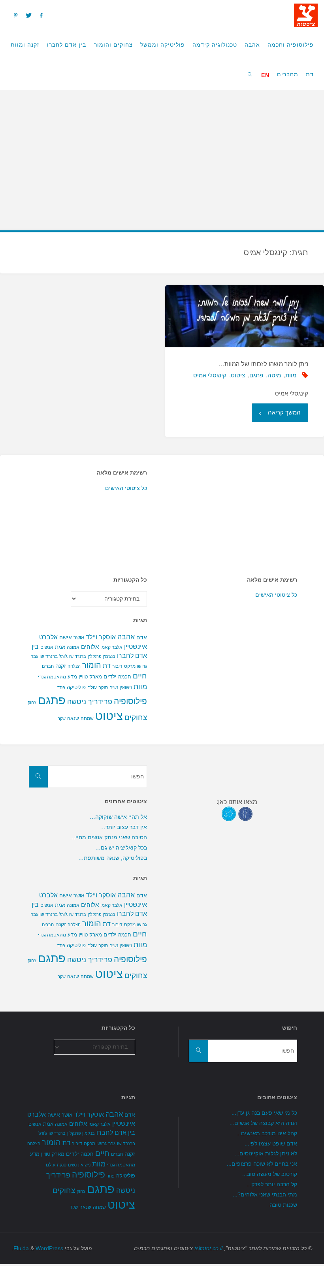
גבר (34, 656)
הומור (91, 665)
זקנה (60, 666)
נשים (113, 687)
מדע (72, 677)
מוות (290, 375)
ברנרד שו (77, 656)
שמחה (87, 718)
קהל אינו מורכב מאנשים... (266, 1133)
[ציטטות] (306, 14)
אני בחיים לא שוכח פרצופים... (262, 1164)
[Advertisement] (162, 155)
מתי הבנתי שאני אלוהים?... (265, 1195)
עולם (92, 687)
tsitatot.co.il (208, 1248)
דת (107, 665)
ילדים (110, 676)
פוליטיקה (76, 687)
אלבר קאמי (111, 647)
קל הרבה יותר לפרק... (272, 1184)
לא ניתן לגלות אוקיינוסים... (266, 1154)
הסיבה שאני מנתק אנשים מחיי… (108, 837)
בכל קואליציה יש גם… (121, 848)
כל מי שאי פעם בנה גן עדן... (264, 1113)
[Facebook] (41, 15)
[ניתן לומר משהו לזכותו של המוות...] (244, 316)
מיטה (274, 375)
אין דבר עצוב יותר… (123, 827)
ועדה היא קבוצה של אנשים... (263, 1123)
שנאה (73, 718)
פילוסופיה (130, 701)
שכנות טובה (283, 1205)
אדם (141, 637)
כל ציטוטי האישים (126, 488)
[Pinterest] (15, 15)
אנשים (46, 647)
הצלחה (74, 666)
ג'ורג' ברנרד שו (54, 656)
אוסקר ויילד (101, 637)
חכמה (124, 677)
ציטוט (238, 375)
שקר (62, 718)
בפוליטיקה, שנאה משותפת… (112, 858)
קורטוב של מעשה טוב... (269, 1174)
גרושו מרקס (135, 666)
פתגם (256, 375)
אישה (65, 637)
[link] (250, 74)
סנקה (103, 687)
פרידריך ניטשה (89, 702)
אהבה (126, 637)
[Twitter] (28, 15)
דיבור (117, 666)
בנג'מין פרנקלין (101, 656)
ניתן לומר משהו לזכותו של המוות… (263, 364)
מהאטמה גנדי (52, 677)
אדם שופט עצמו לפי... (271, 1144)
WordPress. (37, 1248)
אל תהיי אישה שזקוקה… (118, 817)
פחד (61, 687)
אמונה (73, 647)
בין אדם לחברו (115, 1132)
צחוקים (135, 717)
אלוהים (90, 647)
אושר (78, 638)
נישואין (126, 687)
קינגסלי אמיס (209, 375)
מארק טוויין (90, 677)
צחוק (32, 702)
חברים (48, 666)
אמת (60, 647)
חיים (140, 676)
